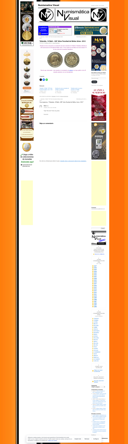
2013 (94, 291)
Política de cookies (52, 440)
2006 (94, 303)
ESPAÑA (94, 334)
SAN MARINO (96, 359)
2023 (94, 273)
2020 (94, 278)
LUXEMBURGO (96, 352)
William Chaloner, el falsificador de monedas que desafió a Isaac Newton (99, 406)
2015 (94, 287)
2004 (94, 306)
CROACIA (95, 329)
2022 (94, 275)
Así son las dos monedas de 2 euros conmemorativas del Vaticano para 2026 (99, 419)
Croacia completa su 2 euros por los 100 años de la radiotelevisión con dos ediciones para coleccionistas (99, 402)
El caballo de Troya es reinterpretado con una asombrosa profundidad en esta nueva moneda (99, 423)
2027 (94, 266)
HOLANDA (95, 343)
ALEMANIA (95, 318)
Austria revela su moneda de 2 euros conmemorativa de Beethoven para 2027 (99, 427)
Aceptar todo (78, 438)
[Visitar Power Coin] (98, 141)
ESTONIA (95, 336)
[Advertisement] (27, 202)
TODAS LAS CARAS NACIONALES (97, 371)
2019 (94, 280)
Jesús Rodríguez (56, 43)
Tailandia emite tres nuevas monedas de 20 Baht (76, 88)
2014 (94, 289)
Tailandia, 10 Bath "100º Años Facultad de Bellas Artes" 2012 (46, 88)
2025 (94, 269)
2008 (94, 299)
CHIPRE (94, 327)
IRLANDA (95, 345)
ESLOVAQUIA (96, 330)
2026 (94, 268)
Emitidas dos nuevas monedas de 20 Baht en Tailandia (62, 88)
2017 (94, 284)
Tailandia (54, 96)
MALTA (94, 353)
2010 (94, 296)
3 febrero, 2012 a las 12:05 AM (50, 107)
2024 (94, 271)
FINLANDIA (95, 338)
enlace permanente (64, 96)
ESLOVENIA (95, 332)
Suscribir (94, 81)
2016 (94, 285)
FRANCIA (95, 339)
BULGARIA (95, 325)
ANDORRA (95, 320)
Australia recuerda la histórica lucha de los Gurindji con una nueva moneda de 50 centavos (99, 431)
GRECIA (94, 341)
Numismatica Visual (48, 5)
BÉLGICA (95, 323)
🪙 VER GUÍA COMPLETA (98, 254)
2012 (94, 292)
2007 (94, 301)
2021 (94, 276)
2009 (94, 298)
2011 (94, 294)
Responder (46, 114)
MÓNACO (95, 355)
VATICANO (95, 361)
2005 (94, 305)
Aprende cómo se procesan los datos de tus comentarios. (73, 161)
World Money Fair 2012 (81, 36)
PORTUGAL (95, 357)
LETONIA (95, 348)
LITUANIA (95, 350)
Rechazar (87, 438)
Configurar (96, 438)
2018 (94, 282)
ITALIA (94, 346)
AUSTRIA (95, 322)
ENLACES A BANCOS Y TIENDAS (98, 381)
